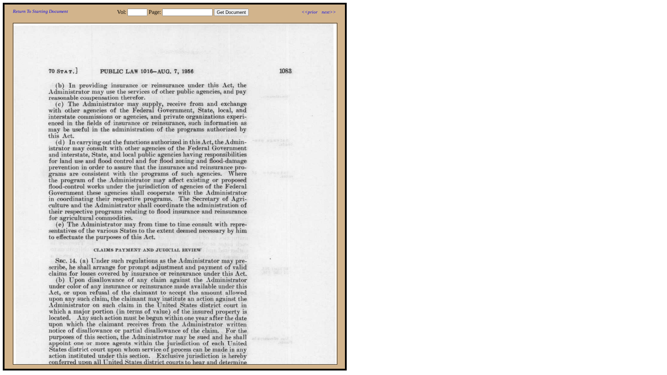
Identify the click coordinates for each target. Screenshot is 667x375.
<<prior (310, 12)
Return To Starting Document (40, 11)
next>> (329, 12)
